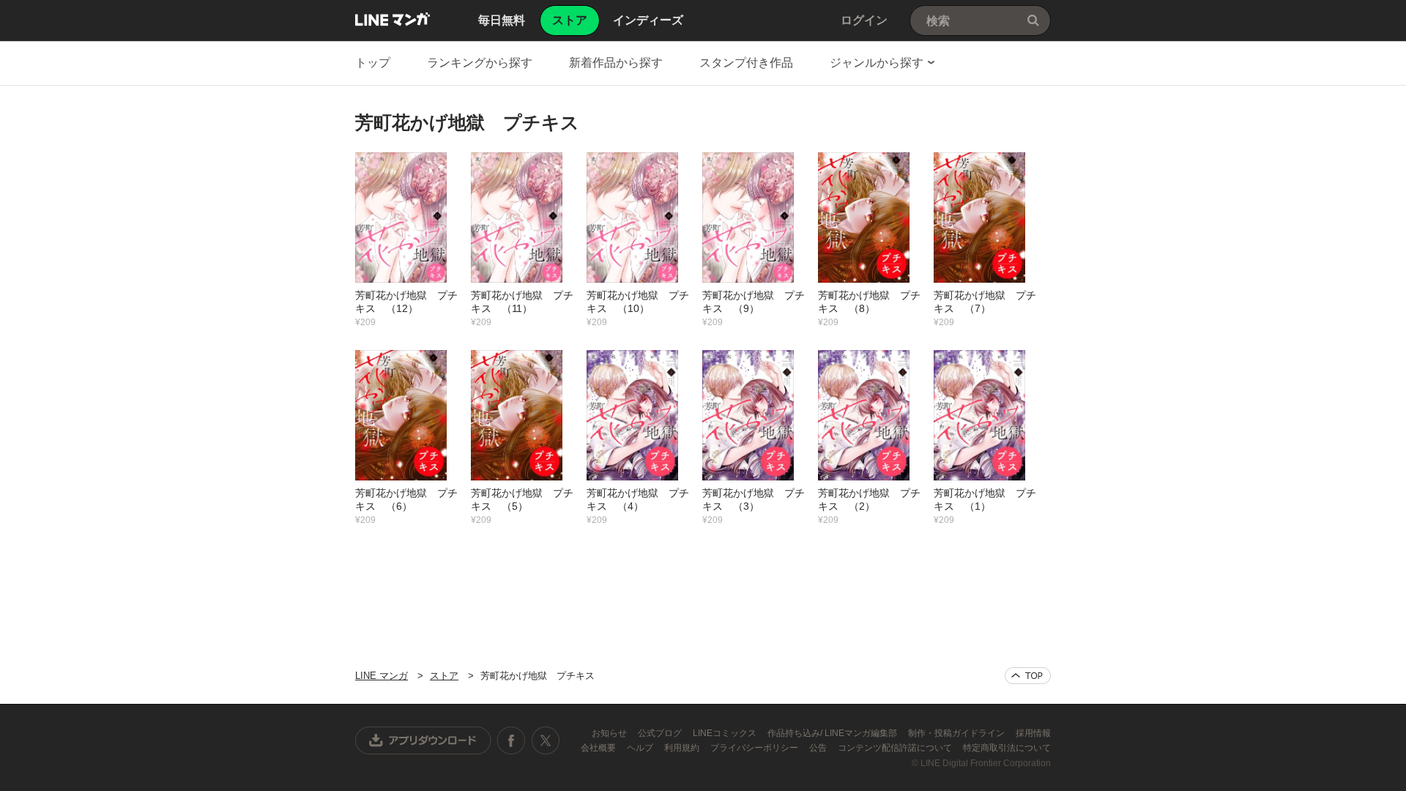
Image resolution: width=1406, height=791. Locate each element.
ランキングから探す (479, 62)
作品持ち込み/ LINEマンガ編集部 (833, 733)
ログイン (864, 20)
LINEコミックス (726, 733)
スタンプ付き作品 (746, 62)
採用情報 (1033, 733)
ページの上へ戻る (1028, 675)
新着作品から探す (616, 62)
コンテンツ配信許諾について (896, 748)
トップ (372, 62)
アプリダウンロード (423, 740)
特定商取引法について (1007, 748)
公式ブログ (661, 733)
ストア (444, 675)
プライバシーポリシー (755, 748)
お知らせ (610, 733)
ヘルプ (641, 748)
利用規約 (683, 748)
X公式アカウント (545, 740)
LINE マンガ (392, 19)
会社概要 (599, 748)
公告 (819, 748)
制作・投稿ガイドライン (957, 733)
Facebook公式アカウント (511, 740)
